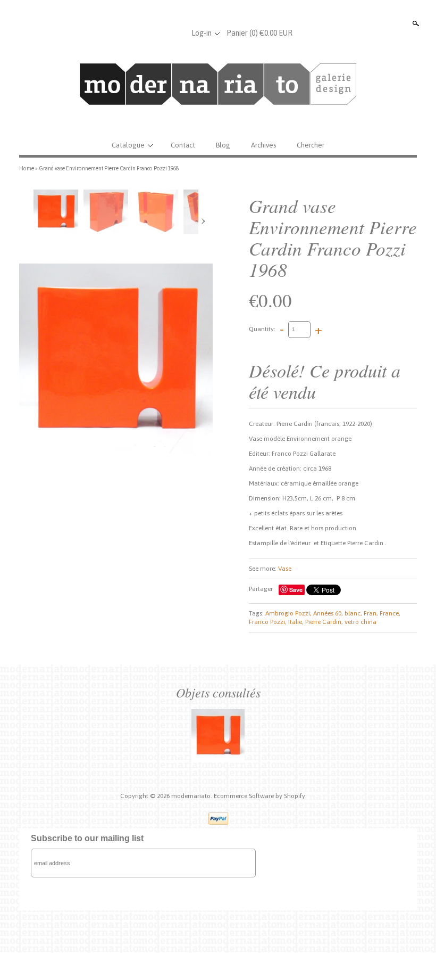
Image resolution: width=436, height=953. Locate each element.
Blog (223, 145)
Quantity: (262, 329)
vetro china (360, 622)
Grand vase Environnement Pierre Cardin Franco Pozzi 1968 (109, 168)
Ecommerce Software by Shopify (259, 796)
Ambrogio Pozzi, (288, 613)
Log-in (201, 33)
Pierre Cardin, (324, 622)
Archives (263, 145)
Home (26, 168)
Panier (259, 33)
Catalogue (128, 145)
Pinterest (176, 33)
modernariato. (192, 796)
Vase (284, 568)
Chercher (310, 145)
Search (414, 23)
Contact (183, 145)
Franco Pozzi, (268, 622)
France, (390, 613)
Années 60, (328, 613)
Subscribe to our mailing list (87, 838)
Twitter (158, 33)
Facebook (140, 33)
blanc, (353, 613)
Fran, (371, 613)
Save (296, 590)
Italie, (296, 622)
